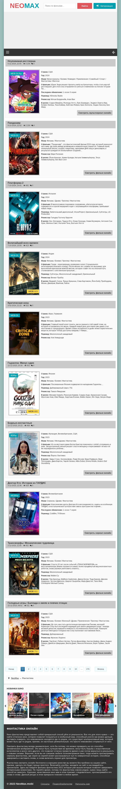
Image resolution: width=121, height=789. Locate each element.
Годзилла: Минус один (21, 363)
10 (76, 669)
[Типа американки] (104, 705)
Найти (85, 6)
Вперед (101, 669)
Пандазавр (14, 123)
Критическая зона (18, 303)
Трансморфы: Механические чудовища (31, 543)
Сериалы (45, 784)
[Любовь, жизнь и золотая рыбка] (18, 705)
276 (87, 669)
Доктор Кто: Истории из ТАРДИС (27, 483)
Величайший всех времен (23, 243)
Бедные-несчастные (20, 423)
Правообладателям (62, 784)
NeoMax (15, 678)
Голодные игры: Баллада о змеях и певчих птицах (37, 603)
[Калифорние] (82, 705)
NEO (24, 5)
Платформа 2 (15, 183)
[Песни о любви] (39, 705)
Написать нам (82, 784)
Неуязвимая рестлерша (21, 61)
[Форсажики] (61, 705)
